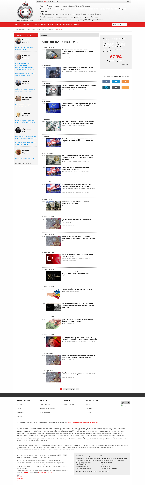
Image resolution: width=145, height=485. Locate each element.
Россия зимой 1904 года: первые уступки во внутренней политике (25, 137)
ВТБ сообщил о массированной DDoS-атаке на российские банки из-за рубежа (79, 87)
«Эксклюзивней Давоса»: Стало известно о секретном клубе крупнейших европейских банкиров (78, 305)
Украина (19, 408)
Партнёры (89, 408)
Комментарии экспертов (47, 408)
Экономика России (80, 125)
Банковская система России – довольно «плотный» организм (76, 203)
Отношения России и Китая (87, 341)
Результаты (125, 65)
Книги (50, 25)
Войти (127, 2)
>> (77, 389)
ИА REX (26, 472)
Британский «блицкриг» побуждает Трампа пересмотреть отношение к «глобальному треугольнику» (24, 66)
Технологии (72, 58)
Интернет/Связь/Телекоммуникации (74, 72)
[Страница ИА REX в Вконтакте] (106, 81)
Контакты (89, 404)
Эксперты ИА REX (45, 404)
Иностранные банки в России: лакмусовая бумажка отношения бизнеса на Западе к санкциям (77, 157)
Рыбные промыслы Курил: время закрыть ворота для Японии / (70, 14)
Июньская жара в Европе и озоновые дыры (23, 106)
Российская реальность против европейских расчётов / (69, 17)
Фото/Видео (67, 25)
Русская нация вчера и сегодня (25, 158)
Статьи (43, 25)
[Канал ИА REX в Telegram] (116, 81)
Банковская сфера (90, 72)
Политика (35, 29)
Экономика (42, 29)
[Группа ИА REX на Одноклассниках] (125, 81)
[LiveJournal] (106, 87)
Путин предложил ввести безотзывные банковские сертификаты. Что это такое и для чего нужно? (79, 221)
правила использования (45, 472)
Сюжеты (58, 25)
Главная (44, 35)
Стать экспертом (45, 412)
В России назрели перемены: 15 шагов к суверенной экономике (25, 122)
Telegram (28, 29)
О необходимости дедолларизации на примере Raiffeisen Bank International (76, 185)
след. (72, 389)
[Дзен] (116, 87)
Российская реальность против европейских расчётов (25, 74)
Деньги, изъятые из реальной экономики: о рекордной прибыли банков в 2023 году (78, 356)
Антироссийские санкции (81, 108)
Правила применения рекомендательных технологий (83, 423)
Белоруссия (20, 412)
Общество (50, 29)
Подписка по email (68, 404)
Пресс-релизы (20, 29)
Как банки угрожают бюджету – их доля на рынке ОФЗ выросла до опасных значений (78, 122)
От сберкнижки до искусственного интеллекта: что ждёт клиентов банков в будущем (77, 51)
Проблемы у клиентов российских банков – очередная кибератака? (78, 68)
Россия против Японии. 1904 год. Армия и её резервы (25, 143)
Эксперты (26, 25)
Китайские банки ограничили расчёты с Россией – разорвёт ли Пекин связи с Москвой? (79, 338)
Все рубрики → (59, 29)
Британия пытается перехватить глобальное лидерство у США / (72, 20)
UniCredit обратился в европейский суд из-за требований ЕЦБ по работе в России (79, 104)
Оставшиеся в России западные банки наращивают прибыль (76, 168)
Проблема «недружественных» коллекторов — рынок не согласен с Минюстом (79, 374)
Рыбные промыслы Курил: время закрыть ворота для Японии (25, 90)
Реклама (88, 412)
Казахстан (20, 416)
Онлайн (76, 25)
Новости (18, 25)
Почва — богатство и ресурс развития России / (65, 6)
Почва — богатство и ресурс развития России (24, 48)
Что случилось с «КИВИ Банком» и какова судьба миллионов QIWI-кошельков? (77, 273)
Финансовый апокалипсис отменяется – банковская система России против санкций (78, 237)
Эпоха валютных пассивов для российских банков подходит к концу (77, 320)
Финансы (66, 58)
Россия (19, 404)
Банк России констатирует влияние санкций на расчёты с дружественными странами (78, 140)
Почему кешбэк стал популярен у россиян (77, 289)
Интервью (35, 25)
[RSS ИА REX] (125, 87)
